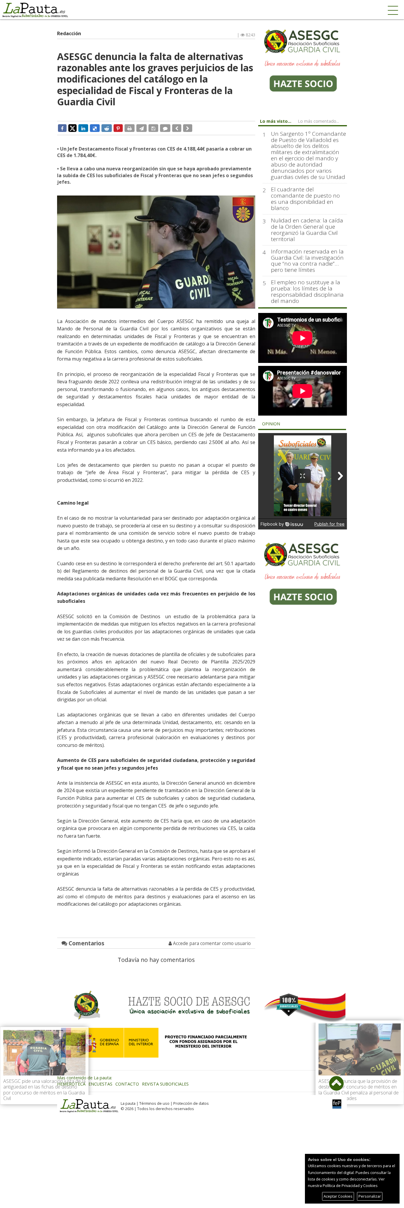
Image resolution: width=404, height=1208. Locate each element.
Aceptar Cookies (338, 1196)
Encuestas (100, 1084)
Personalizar (369, 1196)
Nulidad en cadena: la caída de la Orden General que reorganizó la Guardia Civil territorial (307, 229)
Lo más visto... (275, 121)
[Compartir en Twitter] (72, 128)
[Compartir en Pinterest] (118, 128)
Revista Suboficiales (165, 1084)
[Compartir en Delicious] (95, 128)
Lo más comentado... (318, 121)
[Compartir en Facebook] (62, 128)
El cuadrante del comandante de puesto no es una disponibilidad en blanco (305, 198)
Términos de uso (154, 1103)
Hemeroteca (71, 1084)
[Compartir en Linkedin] (83, 128)
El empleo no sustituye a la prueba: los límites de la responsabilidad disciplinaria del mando (307, 291)
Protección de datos (191, 1103)
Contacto (127, 1084)
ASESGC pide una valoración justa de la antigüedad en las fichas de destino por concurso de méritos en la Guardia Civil (44, 1090)
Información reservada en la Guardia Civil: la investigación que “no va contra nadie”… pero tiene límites (307, 260)
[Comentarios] (165, 128)
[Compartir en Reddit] (106, 128)
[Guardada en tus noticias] (153, 128)
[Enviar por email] (141, 128)
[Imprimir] (130, 128)
